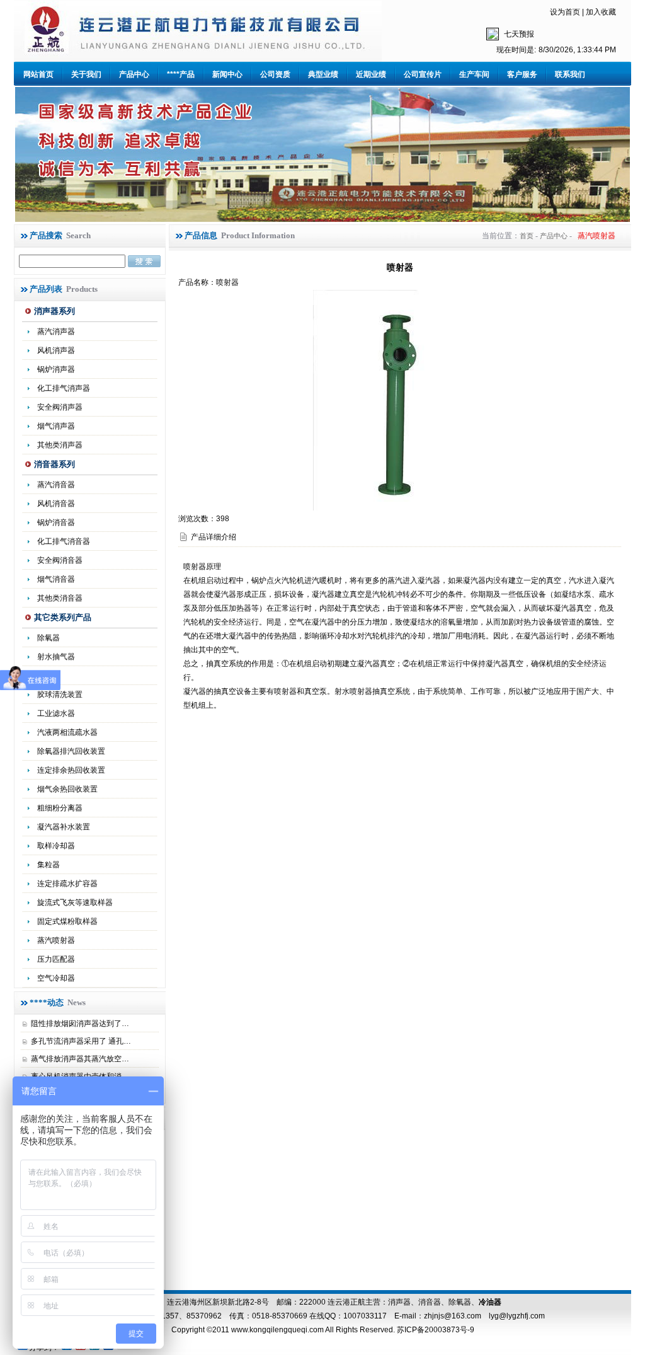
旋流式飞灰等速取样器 (75, 902)
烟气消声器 (56, 426)
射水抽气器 (56, 656)
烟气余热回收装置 (67, 789)
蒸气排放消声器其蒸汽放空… (80, 1058)
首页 (527, 235)
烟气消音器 (56, 579)
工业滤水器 (56, 713)
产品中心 (134, 74)
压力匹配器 (56, 959)
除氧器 (48, 637)
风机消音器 (56, 503)
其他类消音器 (60, 598)
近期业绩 (371, 74)
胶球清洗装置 (60, 694)
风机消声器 (56, 350)
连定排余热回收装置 (71, 770)
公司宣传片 (423, 74)
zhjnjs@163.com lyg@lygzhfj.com (484, 1316)
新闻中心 (227, 74)
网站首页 (38, 74)
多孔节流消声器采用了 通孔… (81, 1041)
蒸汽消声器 (56, 331)
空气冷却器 (56, 978)
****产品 (181, 74)
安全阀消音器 (60, 560)
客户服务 (522, 74)
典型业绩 (323, 74)
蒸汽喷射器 (56, 940)
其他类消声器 (60, 445)
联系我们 (570, 74)
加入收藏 (601, 12)
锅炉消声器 (56, 369)
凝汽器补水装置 (63, 826)
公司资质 (275, 74)
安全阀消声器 (60, 407)
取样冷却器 (56, 845)
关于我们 (86, 74)
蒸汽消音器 (56, 484)
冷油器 (490, 1302)
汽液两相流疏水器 (67, 732)
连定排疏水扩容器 (67, 883)
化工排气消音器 (63, 541)
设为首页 (565, 12)
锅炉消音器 (56, 522)
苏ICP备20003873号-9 (434, 1329)
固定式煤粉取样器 (67, 921)
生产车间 (474, 74)
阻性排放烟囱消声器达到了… (80, 1023)
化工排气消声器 (63, 388)
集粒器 (48, 864)
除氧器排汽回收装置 (71, 751)
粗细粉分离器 (60, 808)
